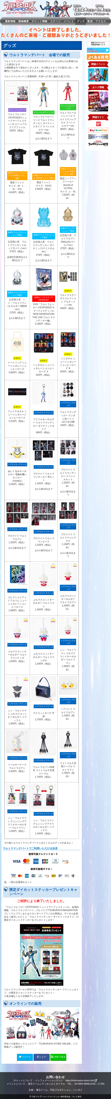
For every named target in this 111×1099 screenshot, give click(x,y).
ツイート (26, 1057)
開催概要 (23, 21)
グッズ (81, 21)
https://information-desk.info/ (80, 1080)
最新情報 (10, 21)
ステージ (55, 21)
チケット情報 (39, 21)
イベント (68, 21)
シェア (42, 1057)
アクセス (101, 21)
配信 (90, 21)
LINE (59, 1057)
